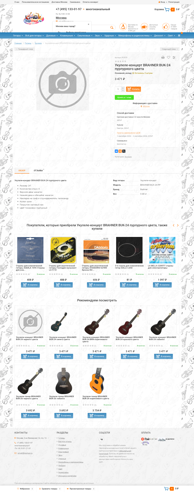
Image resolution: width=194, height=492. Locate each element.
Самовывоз (75, 2)
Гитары (17, 35)
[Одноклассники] (120, 151)
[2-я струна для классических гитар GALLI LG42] (129, 250)
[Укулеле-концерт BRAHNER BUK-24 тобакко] (163, 321)
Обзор (21, 170)
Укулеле (128, 157)
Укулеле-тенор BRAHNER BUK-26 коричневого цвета (95, 397)
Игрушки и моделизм (67, 476)
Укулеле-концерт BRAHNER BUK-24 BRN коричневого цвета (96, 339)
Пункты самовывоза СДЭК (128, 133)
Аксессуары (63, 472)
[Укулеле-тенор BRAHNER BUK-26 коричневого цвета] (97, 381)
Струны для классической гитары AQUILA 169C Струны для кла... (30, 267)
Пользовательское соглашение (35, 2)
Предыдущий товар (25, 49)
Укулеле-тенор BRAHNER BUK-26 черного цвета (28, 397)
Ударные (109, 35)
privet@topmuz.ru (25, 453)
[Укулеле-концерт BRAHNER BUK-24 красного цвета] (130, 321)
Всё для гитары (33, 35)
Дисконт (158, 35)
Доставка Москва (59, 2)
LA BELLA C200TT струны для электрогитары (160, 266)
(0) (28, 274)
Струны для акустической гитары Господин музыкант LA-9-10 (63, 267)
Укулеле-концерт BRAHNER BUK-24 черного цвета (29, 338)
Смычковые (83, 35)
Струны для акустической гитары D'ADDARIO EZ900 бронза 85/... (95, 267)
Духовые (51, 35)
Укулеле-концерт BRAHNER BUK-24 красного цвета (129, 338)
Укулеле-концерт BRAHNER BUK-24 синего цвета (62, 338)
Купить (135, 89)
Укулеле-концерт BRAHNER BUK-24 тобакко (162, 338)
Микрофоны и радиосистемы (134, 35)
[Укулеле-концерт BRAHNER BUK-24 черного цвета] (30, 321)
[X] (123, 151)
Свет (170, 35)
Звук (97, 35)
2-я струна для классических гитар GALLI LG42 (129, 266)
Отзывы (39, 170)
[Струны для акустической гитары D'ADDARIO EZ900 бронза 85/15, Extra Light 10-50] (96, 250)
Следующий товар (169, 49)
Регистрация (173, 2)
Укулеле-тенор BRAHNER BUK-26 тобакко (61, 397)
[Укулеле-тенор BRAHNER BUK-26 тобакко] (64, 381)
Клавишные (66, 35)
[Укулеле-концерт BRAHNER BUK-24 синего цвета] (63, 321)
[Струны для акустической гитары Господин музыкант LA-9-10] (63, 250)
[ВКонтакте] (116, 151)
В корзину (33, 284)
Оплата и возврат (90, 2)
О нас (17, 2)
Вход (163, 2)
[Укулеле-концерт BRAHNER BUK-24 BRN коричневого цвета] (97, 321)
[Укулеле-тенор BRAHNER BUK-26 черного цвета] (30, 381)
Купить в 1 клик (124, 97)
